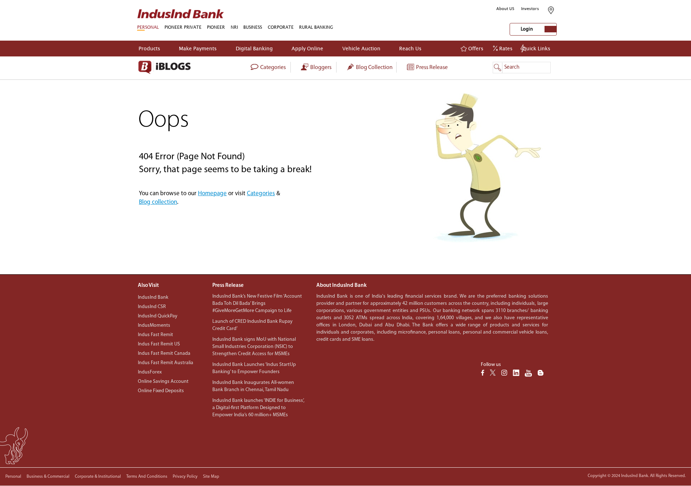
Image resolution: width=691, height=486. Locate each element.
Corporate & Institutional (98, 476)
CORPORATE (281, 27)
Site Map (211, 476)
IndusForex (150, 372)
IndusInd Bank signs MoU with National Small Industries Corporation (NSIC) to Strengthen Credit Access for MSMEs (254, 347)
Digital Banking (254, 48)
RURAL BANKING (316, 27)
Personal (13, 476)
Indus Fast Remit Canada (164, 353)
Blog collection (374, 67)
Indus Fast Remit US (159, 344)
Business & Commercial (48, 476)
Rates (505, 48)
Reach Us (410, 48)
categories (272, 67)
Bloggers (320, 67)
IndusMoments (154, 325)
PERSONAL (148, 27)
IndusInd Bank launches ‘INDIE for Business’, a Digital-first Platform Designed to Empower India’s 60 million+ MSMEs (258, 408)
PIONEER (216, 27)
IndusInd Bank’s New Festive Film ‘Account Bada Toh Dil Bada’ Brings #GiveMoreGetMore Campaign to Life (257, 303)
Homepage (212, 194)
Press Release (431, 67)
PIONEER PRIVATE (183, 27)
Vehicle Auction (361, 48)
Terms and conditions (146, 476)
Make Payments (198, 48)
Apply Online (307, 48)
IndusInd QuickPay (157, 316)
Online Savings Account (163, 381)
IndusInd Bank (153, 297)
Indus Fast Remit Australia (165, 363)
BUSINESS (252, 27)
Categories (261, 194)
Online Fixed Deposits (161, 391)
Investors (530, 8)
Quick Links (536, 48)
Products (149, 48)
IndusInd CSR (152, 307)
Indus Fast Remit (155, 335)
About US (505, 8)
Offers (475, 48)
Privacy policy (185, 476)
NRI (234, 27)
